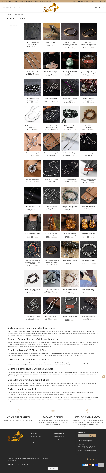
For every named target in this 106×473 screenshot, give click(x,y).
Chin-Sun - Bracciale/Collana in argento (88, 72)
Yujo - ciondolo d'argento (32, 153)
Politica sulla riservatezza (28, 458)
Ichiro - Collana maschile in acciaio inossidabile (32, 234)
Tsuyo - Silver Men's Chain (32, 316)
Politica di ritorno (42, 458)
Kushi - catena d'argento (88, 153)
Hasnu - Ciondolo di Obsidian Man (88, 99)
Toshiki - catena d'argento (51, 98)
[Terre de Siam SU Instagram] (102, 1)
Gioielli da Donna (59, 433)
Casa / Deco (17, 7)
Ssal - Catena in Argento (88, 260)
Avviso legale (12, 460)
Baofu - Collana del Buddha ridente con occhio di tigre (70, 234)
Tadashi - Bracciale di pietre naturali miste (32, 290)
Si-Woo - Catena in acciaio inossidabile (32, 126)
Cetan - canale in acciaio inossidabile (70, 99)
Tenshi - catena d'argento (88, 206)
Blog (87, 1)
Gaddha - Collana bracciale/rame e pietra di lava (70, 44)
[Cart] (103, 7)
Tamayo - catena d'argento (51, 153)
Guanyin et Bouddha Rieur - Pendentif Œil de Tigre (88, 234)
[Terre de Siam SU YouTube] (104, 1)
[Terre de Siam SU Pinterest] (100, 1)
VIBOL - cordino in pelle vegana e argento (32, 43)
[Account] (99, 7)
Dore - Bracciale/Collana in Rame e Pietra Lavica (51, 261)
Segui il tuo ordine (79, 1)
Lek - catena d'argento (51, 316)
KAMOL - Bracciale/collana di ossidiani (70, 126)
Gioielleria (5, 7)
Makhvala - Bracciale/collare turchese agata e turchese (70, 206)
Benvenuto (10, 14)
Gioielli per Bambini (60, 439)
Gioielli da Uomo (59, 436)
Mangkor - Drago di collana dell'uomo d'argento (51, 126)
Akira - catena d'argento (51, 179)
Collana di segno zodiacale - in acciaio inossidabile (88, 290)
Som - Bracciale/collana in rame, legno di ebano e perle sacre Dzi (32, 262)
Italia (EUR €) (52, 468)
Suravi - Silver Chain (32, 71)
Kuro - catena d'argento (70, 179)
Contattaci (34, 433)
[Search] (96, 7)
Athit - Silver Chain (51, 42)
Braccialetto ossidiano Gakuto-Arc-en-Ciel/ (33, 99)
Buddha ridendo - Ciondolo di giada (70, 72)
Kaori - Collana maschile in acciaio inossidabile (51, 72)
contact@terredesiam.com (90, 450)
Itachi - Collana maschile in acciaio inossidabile (88, 179)
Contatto (94, 1)
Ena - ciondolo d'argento (32, 179)
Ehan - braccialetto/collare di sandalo (88, 126)
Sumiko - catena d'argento (70, 153)
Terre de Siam (16, 465)
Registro (93, 436)
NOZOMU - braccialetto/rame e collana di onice (88, 44)
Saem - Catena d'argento (70, 260)
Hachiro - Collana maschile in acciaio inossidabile (70, 317)
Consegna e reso (36, 436)
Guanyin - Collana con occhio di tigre (51, 234)
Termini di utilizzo (13, 458)
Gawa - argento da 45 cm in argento (32, 206)
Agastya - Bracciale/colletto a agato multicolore (69, 290)
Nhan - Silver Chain (51, 206)
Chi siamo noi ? (35, 439)
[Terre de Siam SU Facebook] (98, 1)
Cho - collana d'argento (88, 316)
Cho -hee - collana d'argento (51, 289)
